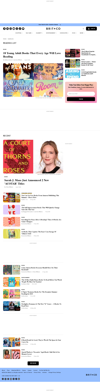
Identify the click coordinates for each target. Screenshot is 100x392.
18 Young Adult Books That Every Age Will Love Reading (32, 54)
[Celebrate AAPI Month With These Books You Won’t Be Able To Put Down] (72, 74)
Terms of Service (28, 372)
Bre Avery (25, 296)
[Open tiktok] (20, 28)
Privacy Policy (37, 372)
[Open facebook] (4, 28)
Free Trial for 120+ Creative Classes (48, 24)
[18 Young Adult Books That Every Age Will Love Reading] (33, 80)
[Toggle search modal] (83, 28)
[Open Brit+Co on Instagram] (8, 379)
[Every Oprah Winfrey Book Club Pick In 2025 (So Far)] (11, 354)
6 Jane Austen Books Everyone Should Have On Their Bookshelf (39, 269)
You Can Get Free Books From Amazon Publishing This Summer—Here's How (40, 196)
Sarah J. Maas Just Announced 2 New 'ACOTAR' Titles (26, 181)
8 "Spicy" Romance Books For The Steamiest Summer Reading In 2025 (39, 293)
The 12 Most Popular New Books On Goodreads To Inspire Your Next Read (88, 53)
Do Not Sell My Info (44, 370)
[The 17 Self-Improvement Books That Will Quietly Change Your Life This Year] (11, 209)
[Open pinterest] (7, 28)
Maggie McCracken (28, 211)
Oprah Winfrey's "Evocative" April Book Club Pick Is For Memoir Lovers (40, 353)
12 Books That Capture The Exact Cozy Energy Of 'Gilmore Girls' (38, 233)
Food (73, 33)
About (3, 370)
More (81, 33)
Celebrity (39, 33)
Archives (44, 372)
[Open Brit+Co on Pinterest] (5, 379)
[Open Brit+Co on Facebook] (3, 379)
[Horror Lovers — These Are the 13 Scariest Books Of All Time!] (72, 63)
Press (8, 370)
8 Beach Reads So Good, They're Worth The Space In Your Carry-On (41, 341)
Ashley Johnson (8, 60)
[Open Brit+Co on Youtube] (11, 379)
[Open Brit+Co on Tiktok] (16, 379)
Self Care (28, 33)
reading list (11, 38)
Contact (35, 370)
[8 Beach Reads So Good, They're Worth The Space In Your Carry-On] (11, 342)
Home (4, 38)
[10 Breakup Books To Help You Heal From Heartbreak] (11, 221)
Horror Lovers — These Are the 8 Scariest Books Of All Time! (88, 63)
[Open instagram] (10, 28)
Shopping (18, 33)
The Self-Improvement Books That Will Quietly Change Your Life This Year (40, 209)
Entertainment (50, 33)
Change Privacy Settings (54, 372)
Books (4, 49)
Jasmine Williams (18, 60)
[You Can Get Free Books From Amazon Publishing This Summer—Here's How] (11, 197)
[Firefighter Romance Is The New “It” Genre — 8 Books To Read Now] (11, 306)
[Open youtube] (13, 28)
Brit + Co (25, 199)
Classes (24, 370)
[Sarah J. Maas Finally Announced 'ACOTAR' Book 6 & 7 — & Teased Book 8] (33, 156)
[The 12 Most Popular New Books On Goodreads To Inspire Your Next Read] (72, 53)
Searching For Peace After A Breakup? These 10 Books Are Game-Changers (41, 221)
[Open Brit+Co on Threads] (14, 379)
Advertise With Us (15, 370)
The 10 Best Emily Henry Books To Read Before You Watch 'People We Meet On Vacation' (41, 281)
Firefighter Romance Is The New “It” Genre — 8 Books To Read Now (41, 305)
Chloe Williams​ (9, 187)
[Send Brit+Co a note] (23, 28)
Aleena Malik (26, 284)
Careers (29, 370)
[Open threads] (17, 28)
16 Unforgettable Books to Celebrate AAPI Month (88, 73)
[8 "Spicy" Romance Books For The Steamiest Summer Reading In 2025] (11, 294)
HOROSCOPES (64, 33)
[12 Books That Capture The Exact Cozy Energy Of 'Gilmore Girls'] (11, 234)
